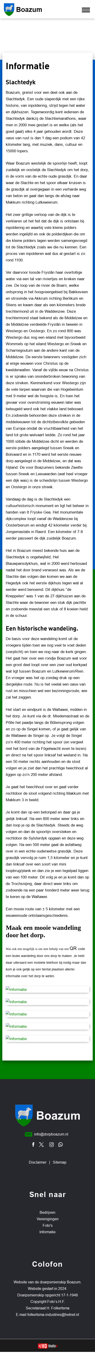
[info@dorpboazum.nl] (28, 1134)
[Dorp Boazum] (34, 9)
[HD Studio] (47, 1346)
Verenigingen (48, 1219)
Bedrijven (47, 1212)
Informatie (47, 1232)
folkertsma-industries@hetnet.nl (53, 1315)
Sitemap (59, 1162)
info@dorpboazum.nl (51, 1134)
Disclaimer (37, 1162)
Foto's (48, 1225)
